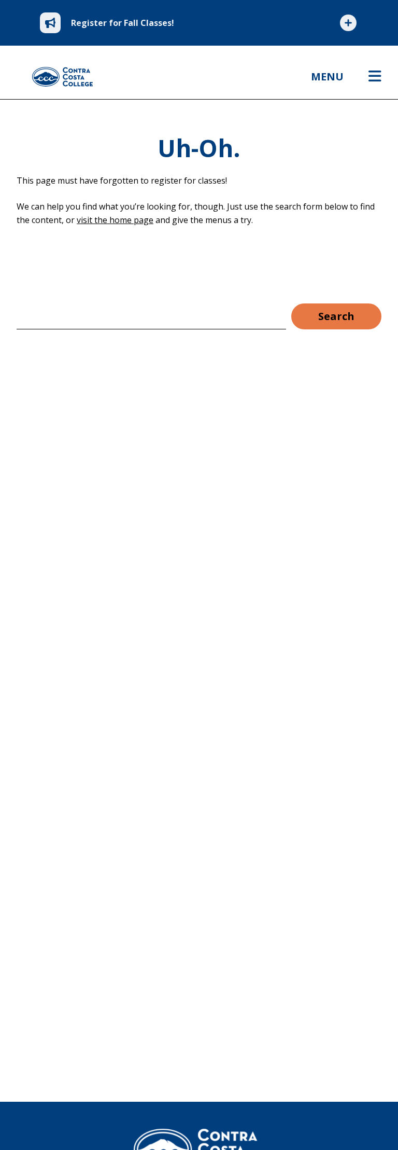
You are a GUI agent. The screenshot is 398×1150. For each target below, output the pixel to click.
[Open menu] (374, 76)
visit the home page (115, 220)
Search (336, 316)
